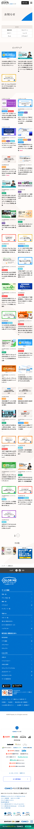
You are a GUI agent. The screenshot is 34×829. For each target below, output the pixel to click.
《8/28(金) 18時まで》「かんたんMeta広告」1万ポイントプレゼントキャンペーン (25, 355)
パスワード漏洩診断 (5, 798)
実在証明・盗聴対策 (5, 802)
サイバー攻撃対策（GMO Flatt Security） (9, 806)
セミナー (9, 33)
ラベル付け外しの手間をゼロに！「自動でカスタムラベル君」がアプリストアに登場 (9, 327)
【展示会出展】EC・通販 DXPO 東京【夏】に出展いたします (25, 196)
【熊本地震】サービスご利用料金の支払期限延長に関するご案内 (9, 403)
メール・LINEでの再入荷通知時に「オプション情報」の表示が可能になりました (25, 250)
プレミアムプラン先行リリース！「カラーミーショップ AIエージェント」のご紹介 (9, 145)
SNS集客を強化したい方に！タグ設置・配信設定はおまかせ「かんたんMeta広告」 (25, 379)
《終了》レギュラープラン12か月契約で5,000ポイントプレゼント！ (9, 380)
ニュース (25, 33)
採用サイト (22, 773)
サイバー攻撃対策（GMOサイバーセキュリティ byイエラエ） (12, 804)
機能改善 (9, 30)
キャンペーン (25, 30)
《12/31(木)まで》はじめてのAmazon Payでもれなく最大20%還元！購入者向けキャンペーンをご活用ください (25, 330)
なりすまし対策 (21, 806)
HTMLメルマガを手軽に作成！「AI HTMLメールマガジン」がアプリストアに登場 (25, 502)
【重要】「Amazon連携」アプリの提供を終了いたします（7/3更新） (25, 427)
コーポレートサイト (13, 773)
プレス (9, 36)
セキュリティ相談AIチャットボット (7, 800)
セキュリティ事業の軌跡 (5, 808)
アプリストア (25, 36)
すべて (17, 27)
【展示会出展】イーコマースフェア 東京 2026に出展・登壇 (9, 227)
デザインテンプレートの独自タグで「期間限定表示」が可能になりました (9, 503)
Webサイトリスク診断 (15, 798)
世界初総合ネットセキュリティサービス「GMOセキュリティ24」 (13, 796)
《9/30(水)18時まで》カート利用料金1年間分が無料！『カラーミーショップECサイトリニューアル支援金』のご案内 (9, 302)
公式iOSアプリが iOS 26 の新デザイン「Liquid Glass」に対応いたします (9, 526)
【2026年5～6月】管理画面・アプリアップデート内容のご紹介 (25, 452)
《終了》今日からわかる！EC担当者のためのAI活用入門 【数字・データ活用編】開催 (25, 479)
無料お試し (25, 3)
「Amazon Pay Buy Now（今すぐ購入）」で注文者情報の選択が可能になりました (9, 250)
